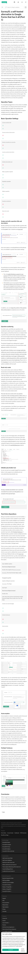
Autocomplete (5, 626)
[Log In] (22, 2)
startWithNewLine (14, 445)
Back (3, 812)
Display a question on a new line (8, 142)
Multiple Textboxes (17, 532)
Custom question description (8, 152)
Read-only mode (5, 211)
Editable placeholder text (7, 161)
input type (21, 554)
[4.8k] (14, 2)
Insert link (20, 229)
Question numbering (6, 201)
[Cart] (18, 2)
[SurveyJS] (4, 2)
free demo (5, 362)
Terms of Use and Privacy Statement (16, 944)
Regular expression (17, 569)
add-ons (3, 347)
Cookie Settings (23, 949)
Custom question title (6, 122)
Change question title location (8, 132)
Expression (4, 572)
